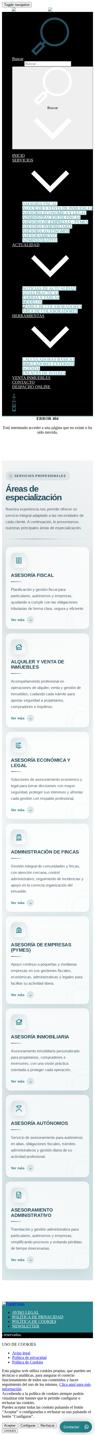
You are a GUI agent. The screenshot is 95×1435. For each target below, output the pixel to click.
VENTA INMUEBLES (31, 378)
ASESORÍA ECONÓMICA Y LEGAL (54, 213)
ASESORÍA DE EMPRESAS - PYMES (55, 222)
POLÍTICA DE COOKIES (34, 1321)
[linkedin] (14, 405)
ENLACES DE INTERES (44, 373)
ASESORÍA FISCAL (40, 204)
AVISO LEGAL (25, 1312)
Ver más (21, 620)
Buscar (17, 63)
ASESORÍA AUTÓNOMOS (46, 231)
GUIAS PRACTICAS (40, 293)
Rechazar (47, 1425)
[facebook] (14, 396)
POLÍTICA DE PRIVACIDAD (37, 1317)
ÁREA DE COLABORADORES (50, 311)
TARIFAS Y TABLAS (41, 297)
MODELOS (32, 302)
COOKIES (10, 1430)
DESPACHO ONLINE (31, 387)
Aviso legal (21, 1353)
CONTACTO (23, 382)
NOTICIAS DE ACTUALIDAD (49, 288)
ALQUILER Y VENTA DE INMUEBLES (57, 208)
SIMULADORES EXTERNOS (48, 364)
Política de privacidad (29, 1357)
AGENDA (31, 368)
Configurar (28, 1425)
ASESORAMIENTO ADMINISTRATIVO (40, 238)
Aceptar (9, 1425)
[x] (14, 400)
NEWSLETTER (25, 1326)
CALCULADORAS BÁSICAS (48, 359)
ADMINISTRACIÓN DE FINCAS (51, 217)
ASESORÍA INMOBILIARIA (47, 226)
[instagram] (14, 409)
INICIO (18, 155)
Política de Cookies (27, 1362)
